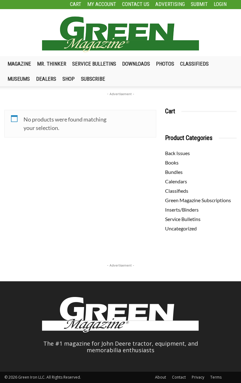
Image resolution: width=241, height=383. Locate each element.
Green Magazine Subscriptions (198, 200)
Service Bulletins (94, 64)
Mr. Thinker (51, 64)
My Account (101, 4)
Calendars (176, 181)
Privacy (198, 377)
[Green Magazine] (120, 34)
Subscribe (93, 79)
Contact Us (135, 4)
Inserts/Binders (182, 210)
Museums (19, 79)
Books (172, 162)
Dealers (46, 79)
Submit (199, 4)
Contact (179, 377)
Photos (165, 64)
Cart (75, 4)
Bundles (174, 172)
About (160, 377)
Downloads (136, 64)
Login (220, 4)
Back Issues (177, 153)
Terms (216, 377)
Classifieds (194, 64)
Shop (68, 79)
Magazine (19, 64)
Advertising (170, 4)
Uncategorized (181, 228)
